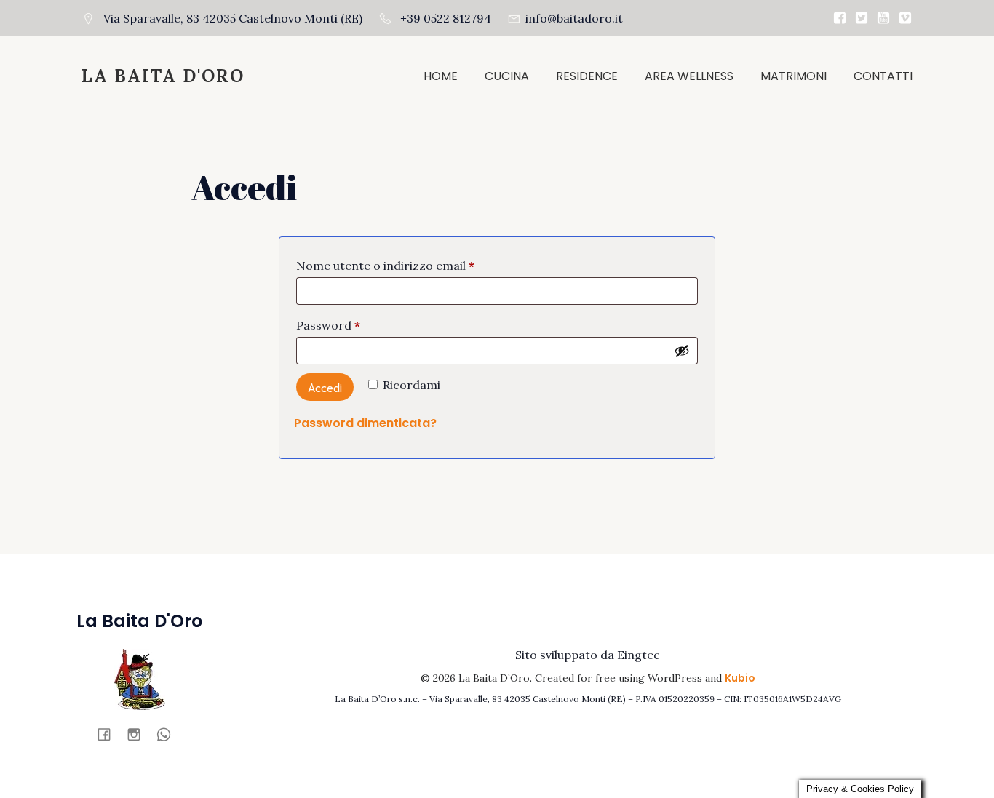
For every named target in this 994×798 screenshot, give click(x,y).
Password (353, 324)
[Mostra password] (682, 351)
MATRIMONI (793, 76)
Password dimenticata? (365, 423)
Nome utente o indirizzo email (410, 265)
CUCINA (507, 76)
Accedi (325, 386)
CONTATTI (883, 76)
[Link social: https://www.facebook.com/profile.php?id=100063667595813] (109, 734)
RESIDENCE (587, 76)
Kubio (740, 678)
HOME (441, 76)
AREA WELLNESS (689, 76)
